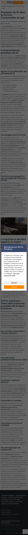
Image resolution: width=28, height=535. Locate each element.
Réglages (14, 283)
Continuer (14, 287)
